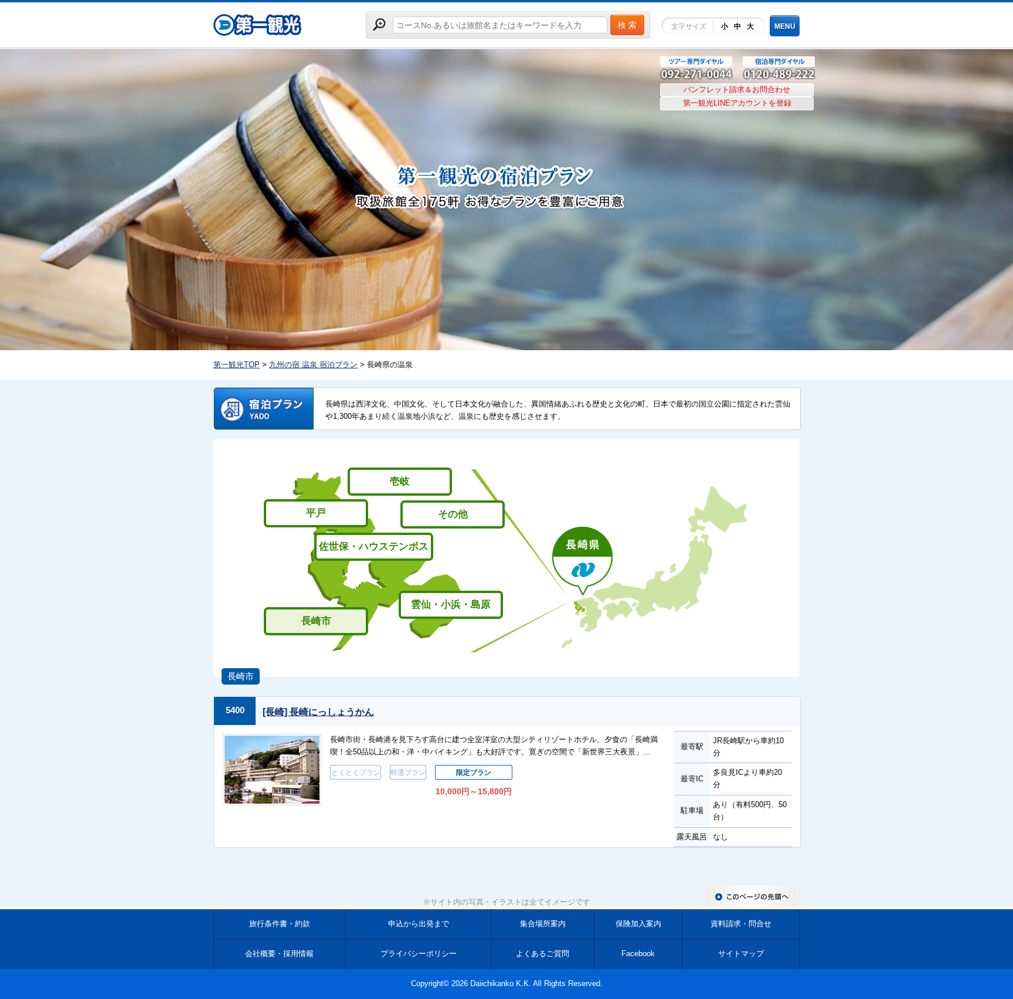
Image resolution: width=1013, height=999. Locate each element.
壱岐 (400, 481)
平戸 (316, 513)
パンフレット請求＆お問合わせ (737, 89)
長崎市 (316, 621)
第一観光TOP (236, 364)
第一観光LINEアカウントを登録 (737, 103)
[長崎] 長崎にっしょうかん (318, 711)
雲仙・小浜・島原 (451, 604)
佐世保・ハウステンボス (374, 546)
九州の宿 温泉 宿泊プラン (313, 364)
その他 (453, 514)
